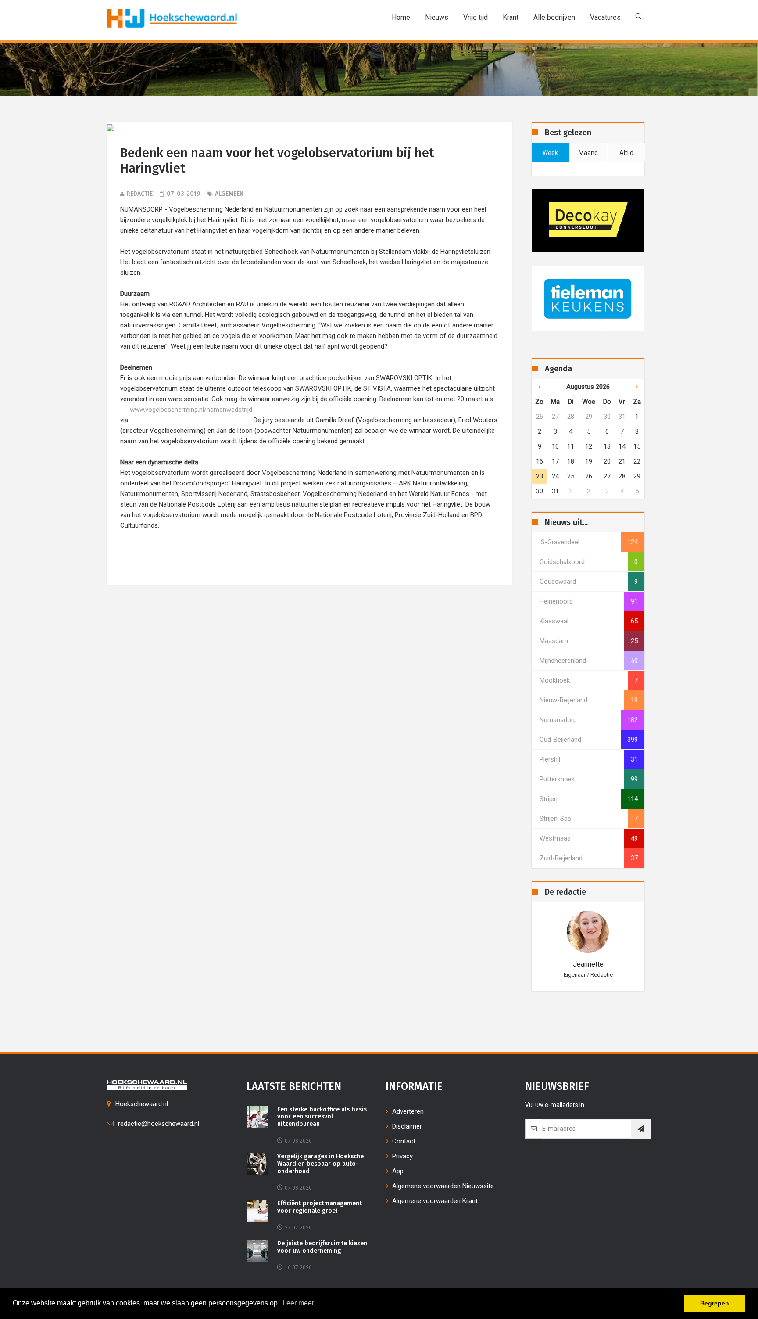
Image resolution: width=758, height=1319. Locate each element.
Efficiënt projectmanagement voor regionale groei (319, 1207)
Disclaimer (407, 1126)
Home (401, 17)
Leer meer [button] (298, 1303)
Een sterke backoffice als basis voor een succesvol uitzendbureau (322, 1117)
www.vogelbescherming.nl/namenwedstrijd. (192, 409)
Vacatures (605, 17)
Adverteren (408, 1111)
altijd (626, 152)
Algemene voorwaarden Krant (435, 1201)
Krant (510, 17)
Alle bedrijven (554, 17)
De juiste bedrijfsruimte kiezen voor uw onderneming (322, 1247)
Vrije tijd (475, 17)
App (398, 1171)
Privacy (402, 1156)
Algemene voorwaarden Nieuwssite (443, 1186)
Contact (403, 1141)
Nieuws (436, 17)
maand (588, 152)
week (550, 152)
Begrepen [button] (714, 1303)
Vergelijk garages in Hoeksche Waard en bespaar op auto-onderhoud (320, 1164)
